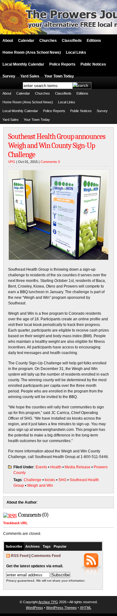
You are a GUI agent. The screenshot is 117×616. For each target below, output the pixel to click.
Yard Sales (29, 76)
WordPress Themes (61, 607)
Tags (47, 546)
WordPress (34, 607)
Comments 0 (50, 162)
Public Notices (93, 64)
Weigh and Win (40, 485)
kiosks (50, 480)
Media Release (77, 467)
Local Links (76, 52)
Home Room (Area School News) (31, 52)
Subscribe (14, 546)
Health (55, 467)
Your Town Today (59, 76)
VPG (11, 162)
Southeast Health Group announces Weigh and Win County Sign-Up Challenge (56, 145)
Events (41, 467)
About (7, 40)
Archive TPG (48, 602)
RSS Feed (19, 556)
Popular (60, 546)
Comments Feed (46, 556)
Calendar (26, 40)
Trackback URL (15, 523)
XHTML (85, 607)
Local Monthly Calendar (23, 64)
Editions (94, 40)
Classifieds (72, 40)
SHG (62, 480)
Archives (32, 546)
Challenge (32, 480)
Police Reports (62, 64)
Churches (48, 40)
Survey (8, 76)
